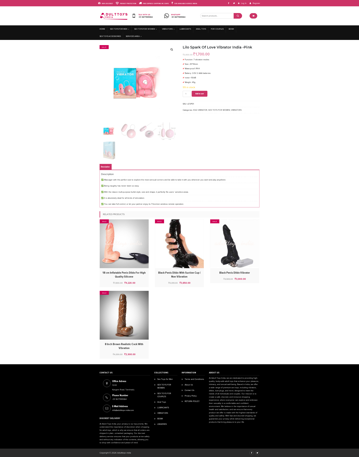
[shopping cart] (253, 16)
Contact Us (189, 390)
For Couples (217, 29)
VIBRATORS (167, 29)
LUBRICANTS (185, 29)
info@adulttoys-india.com (123, 410)
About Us (189, 385)
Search (238, 16)
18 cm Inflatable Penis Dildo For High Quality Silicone (124, 274)
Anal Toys (201, 29)
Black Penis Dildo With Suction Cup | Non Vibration (179, 274)
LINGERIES (162, 424)
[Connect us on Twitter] (257, 453)
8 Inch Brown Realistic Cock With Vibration (124, 346)
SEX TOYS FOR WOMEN (144, 29)
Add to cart (199, 94)
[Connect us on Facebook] (229, 3)
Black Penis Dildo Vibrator (234, 272)
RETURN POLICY (192, 401)
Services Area (133, 36)
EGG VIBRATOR (200, 110)
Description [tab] (105, 167)
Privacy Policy (191, 396)
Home (102, 29)
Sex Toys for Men (118, 29)
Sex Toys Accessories (110, 36)
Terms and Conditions (194, 379)
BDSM (231, 29)
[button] (171, 49)
